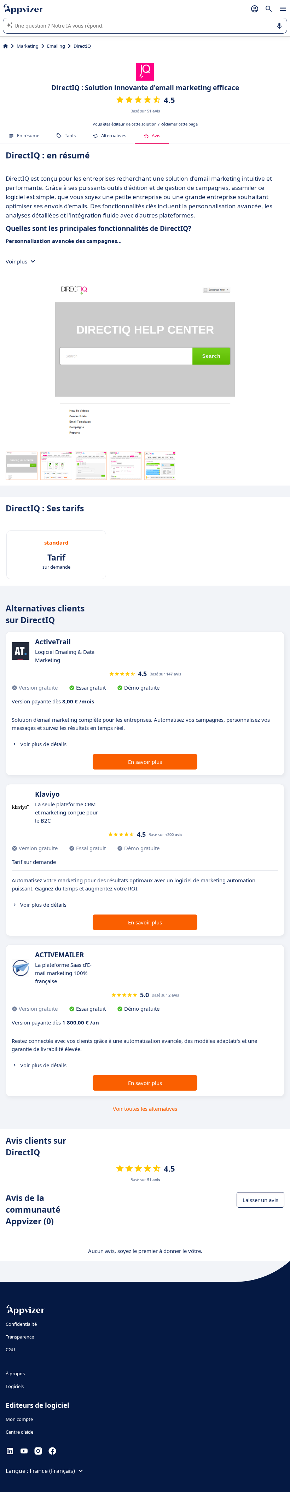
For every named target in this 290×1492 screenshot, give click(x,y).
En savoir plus (145, 761)
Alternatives (113, 135)
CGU (10, 1349)
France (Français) (52, 1471)
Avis (156, 135)
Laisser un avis (260, 1199)
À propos (15, 1373)
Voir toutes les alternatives (145, 1108)
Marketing (28, 46)
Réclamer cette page (179, 124)
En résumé (28, 135)
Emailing (56, 46)
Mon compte (19, 1419)
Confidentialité (21, 1324)
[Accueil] (5, 45)
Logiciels (15, 1386)
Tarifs (70, 135)
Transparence (20, 1337)
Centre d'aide (19, 1432)
